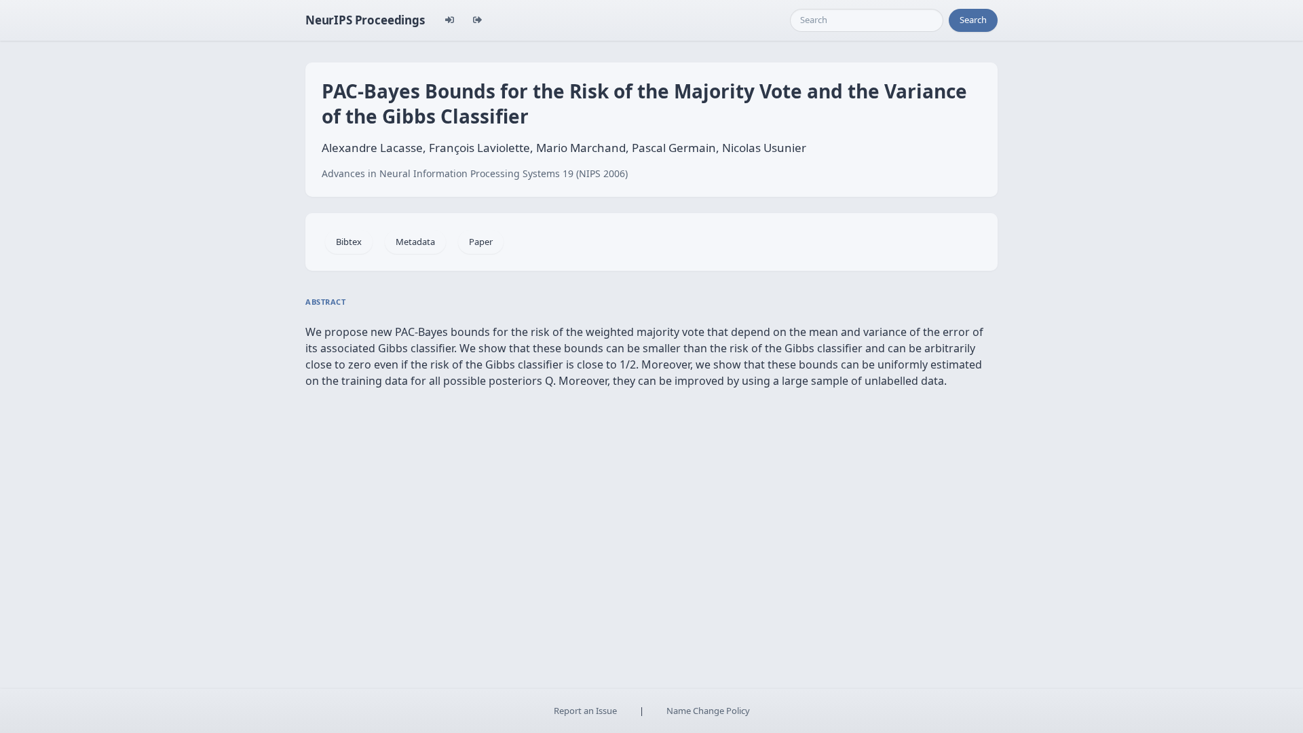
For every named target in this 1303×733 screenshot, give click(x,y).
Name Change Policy (708, 710)
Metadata (415, 242)
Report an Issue (585, 710)
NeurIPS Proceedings (365, 20)
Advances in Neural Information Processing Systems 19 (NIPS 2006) (475, 173)
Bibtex (349, 242)
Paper (481, 242)
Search (973, 20)
